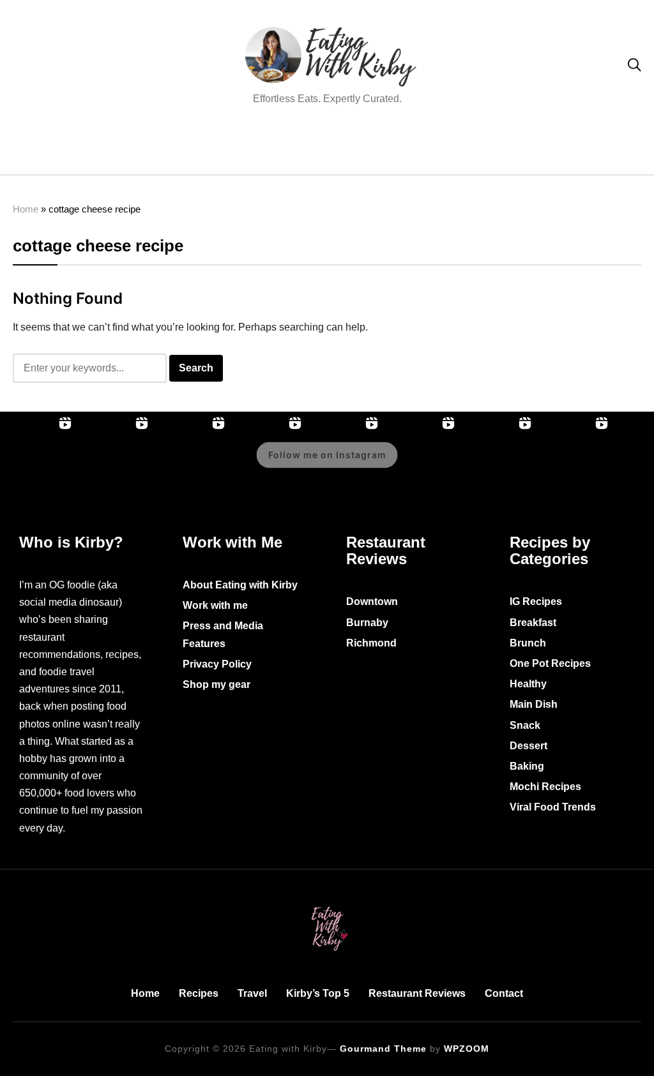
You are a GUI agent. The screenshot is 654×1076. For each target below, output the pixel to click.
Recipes (198, 993)
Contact (504, 993)
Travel (252, 993)
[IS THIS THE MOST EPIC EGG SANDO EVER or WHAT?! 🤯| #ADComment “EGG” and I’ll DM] (115, 464)
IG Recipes (536, 601)
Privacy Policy (217, 664)
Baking (527, 766)
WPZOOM (466, 1048)
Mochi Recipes (545, 786)
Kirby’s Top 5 (317, 993)
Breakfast (533, 622)
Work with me (215, 605)
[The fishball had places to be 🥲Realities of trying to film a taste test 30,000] (498, 464)
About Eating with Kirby (240, 584)
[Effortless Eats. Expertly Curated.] (327, 904)
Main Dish (534, 704)
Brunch (528, 643)
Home (25, 209)
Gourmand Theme (383, 1048)
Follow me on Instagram (327, 454)
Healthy (528, 683)
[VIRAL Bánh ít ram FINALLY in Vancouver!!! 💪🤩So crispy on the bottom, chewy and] (191, 464)
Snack (525, 725)
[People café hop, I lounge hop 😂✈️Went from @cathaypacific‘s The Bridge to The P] (38, 464)
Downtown (372, 601)
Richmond (371, 643)
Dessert (528, 745)
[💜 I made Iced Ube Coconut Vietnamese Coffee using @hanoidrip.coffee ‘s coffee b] (574, 464)
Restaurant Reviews (417, 993)
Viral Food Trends (553, 807)
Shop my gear (216, 684)
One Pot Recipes (550, 663)
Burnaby (367, 622)
